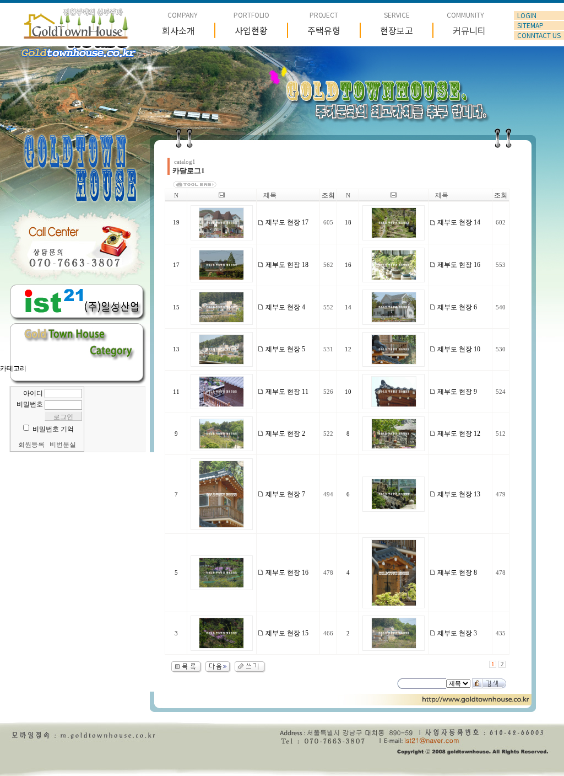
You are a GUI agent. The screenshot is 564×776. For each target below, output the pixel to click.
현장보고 (396, 30)
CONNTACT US (539, 35)
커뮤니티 (469, 30)
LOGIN (526, 15)
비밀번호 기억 (53, 429)
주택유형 (323, 30)
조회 (328, 195)
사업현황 (251, 30)
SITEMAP (530, 25)
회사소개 (178, 30)
